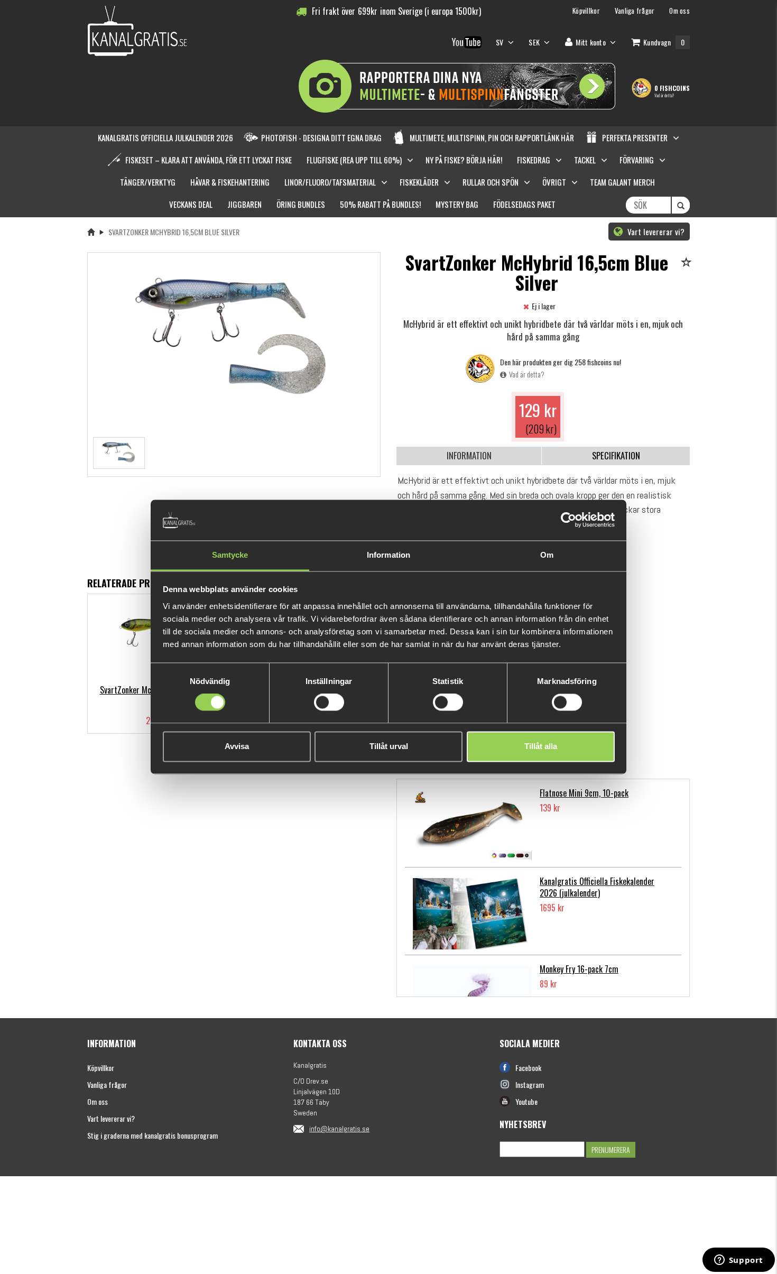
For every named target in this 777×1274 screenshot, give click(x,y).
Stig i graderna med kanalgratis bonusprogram (152, 1135)
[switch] (329, 702)
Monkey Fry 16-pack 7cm (579, 969)
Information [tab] (388, 554)
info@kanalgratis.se (339, 1128)
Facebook (528, 1067)
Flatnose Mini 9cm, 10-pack (584, 793)
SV (500, 42)
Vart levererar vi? (654, 231)
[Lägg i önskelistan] (688, 263)
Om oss (97, 1101)
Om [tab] (546, 554)
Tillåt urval (388, 746)
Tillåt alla (540, 746)
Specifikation (616, 455)
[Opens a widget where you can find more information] (738, 1261)
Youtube (526, 1101)
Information (469, 455)
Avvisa (237, 746)
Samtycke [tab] (230, 554)
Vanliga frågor (107, 1084)
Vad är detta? (664, 95)
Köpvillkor (100, 1067)
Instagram (529, 1084)
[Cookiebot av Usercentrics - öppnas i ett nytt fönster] (568, 520)
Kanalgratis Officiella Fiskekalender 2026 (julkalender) (597, 887)
